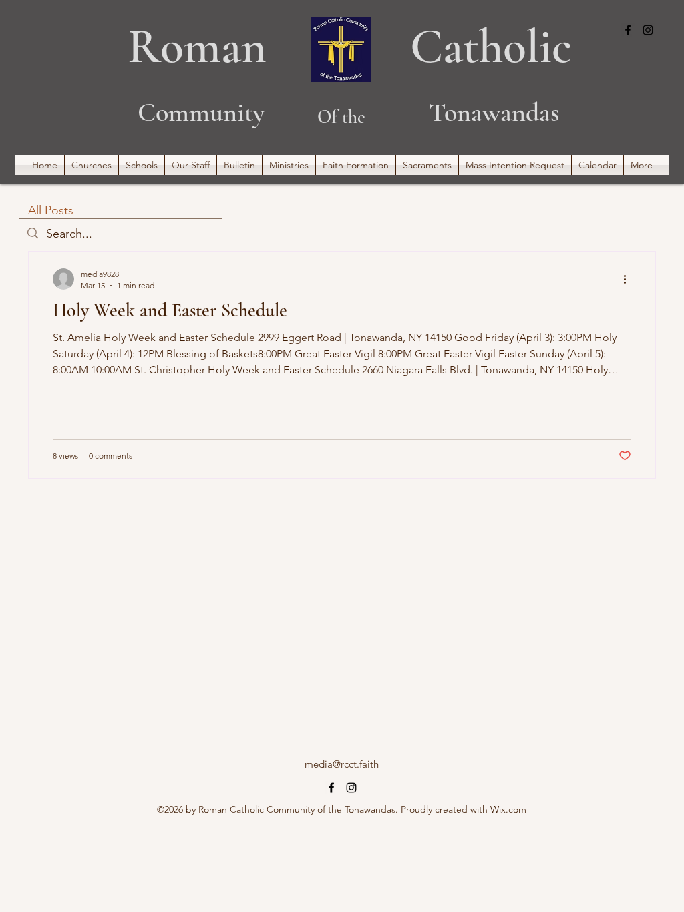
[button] (91, 165)
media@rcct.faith (342, 764)
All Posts (50, 210)
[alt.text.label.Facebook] (628, 30)
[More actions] (629, 279)
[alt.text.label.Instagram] (648, 30)
